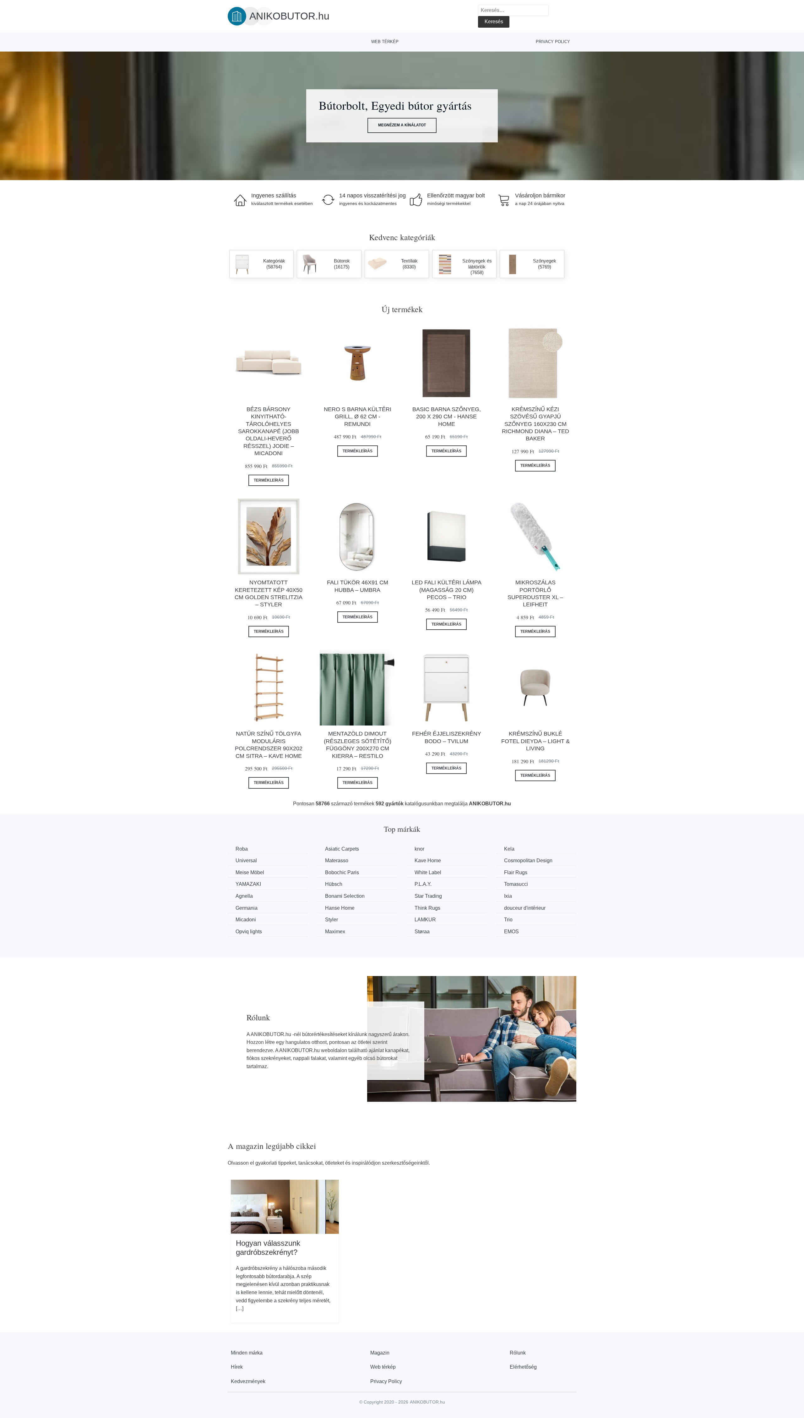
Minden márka (247, 1352)
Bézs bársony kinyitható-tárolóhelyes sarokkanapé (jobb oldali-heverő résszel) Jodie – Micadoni (268, 431)
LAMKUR (425, 919)
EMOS (511, 931)
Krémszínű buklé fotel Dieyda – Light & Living (535, 741)
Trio (508, 919)
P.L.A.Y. (423, 884)
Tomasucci (516, 884)
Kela (509, 849)
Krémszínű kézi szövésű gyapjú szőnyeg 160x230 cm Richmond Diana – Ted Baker (535, 424)
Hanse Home (340, 908)
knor (419, 849)
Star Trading (428, 896)
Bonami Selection (345, 896)
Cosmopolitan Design (528, 860)
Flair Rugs (515, 872)
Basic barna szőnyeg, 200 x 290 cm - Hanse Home (446, 416)
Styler (331, 919)
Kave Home (428, 860)
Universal (246, 860)
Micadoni (246, 919)
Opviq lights (249, 931)
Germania (247, 908)
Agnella (244, 896)
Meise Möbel (250, 872)
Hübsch (333, 884)
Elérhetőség (523, 1367)
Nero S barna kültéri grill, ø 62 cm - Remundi (357, 416)
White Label (428, 872)
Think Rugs (427, 908)
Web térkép (385, 41)
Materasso (336, 860)
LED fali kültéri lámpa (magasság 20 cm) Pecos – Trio (446, 589)
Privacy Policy (553, 41)
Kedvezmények (248, 1381)
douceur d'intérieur (525, 908)
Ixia (508, 896)
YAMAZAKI (248, 884)
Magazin (379, 1352)
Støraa (422, 931)
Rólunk (518, 1352)
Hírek (237, 1367)
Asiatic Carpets (342, 849)
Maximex (335, 931)
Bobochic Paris (342, 872)
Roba (242, 849)
